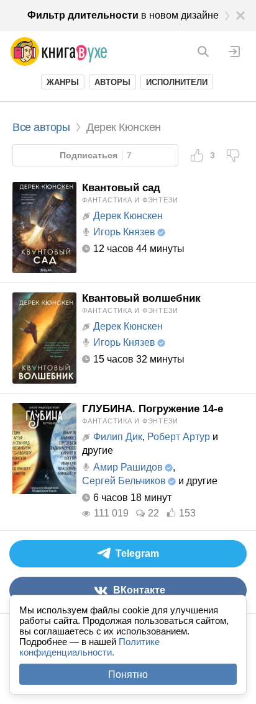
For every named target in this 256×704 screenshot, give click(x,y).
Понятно (128, 674)
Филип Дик (117, 436)
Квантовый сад (121, 188)
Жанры (63, 82)
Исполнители (177, 82)
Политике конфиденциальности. (89, 646)
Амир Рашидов (128, 467)
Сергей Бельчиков (124, 481)
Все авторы (41, 127)
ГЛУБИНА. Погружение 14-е (152, 409)
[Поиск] (203, 51)
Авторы (112, 82)
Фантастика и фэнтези (130, 200)
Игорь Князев (124, 232)
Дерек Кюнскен (128, 215)
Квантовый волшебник (141, 298)
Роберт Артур (178, 436)
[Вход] (234, 51)
